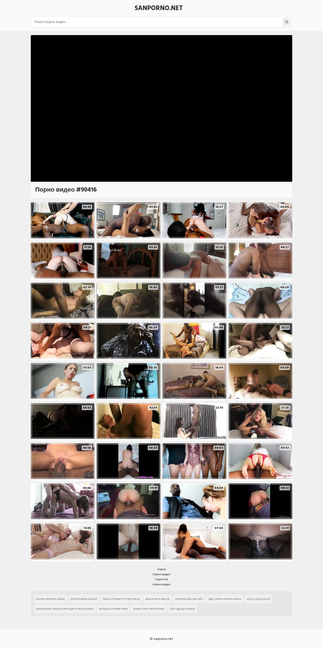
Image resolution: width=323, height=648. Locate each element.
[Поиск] (286, 22)
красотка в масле (157, 598)
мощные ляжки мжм (113, 608)
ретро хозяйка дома (50, 598)
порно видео (161, 574)
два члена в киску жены (225, 598)
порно (161, 569)
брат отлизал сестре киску (121, 598)
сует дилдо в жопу (182, 608)
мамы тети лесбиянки (148, 608)
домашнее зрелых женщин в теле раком (65, 608)
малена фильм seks (189, 598)
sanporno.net (159, 8)
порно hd (161, 579)
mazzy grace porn (258, 598)
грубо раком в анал (83, 598)
